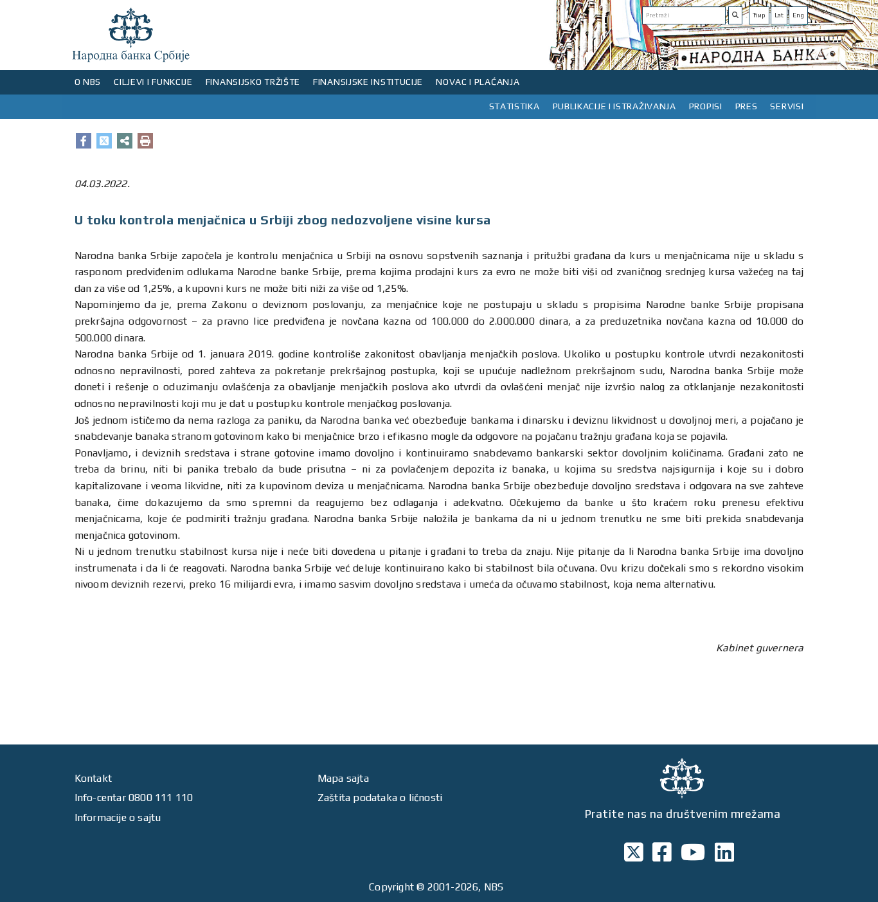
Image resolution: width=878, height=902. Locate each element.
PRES (746, 106)
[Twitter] (104, 141)
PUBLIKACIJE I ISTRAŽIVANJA (614, 106)
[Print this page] (145, 141)
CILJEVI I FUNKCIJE (153, 82)
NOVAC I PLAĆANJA (477, 82)
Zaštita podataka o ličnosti (380, 797)
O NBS (88, 82)
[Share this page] (124, 141)
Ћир (759, 15)
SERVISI (786, 106)
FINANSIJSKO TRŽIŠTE (253, 82)
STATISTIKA (514, 106)
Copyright (391, 887)
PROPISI (705, 106)
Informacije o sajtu (118, 817)
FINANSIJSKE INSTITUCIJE (368, 82)
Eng (798, 15)
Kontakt (93, 778)
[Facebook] (83, 141)
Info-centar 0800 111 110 (134, 797)
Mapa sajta (343, 778)
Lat (779, 15)
